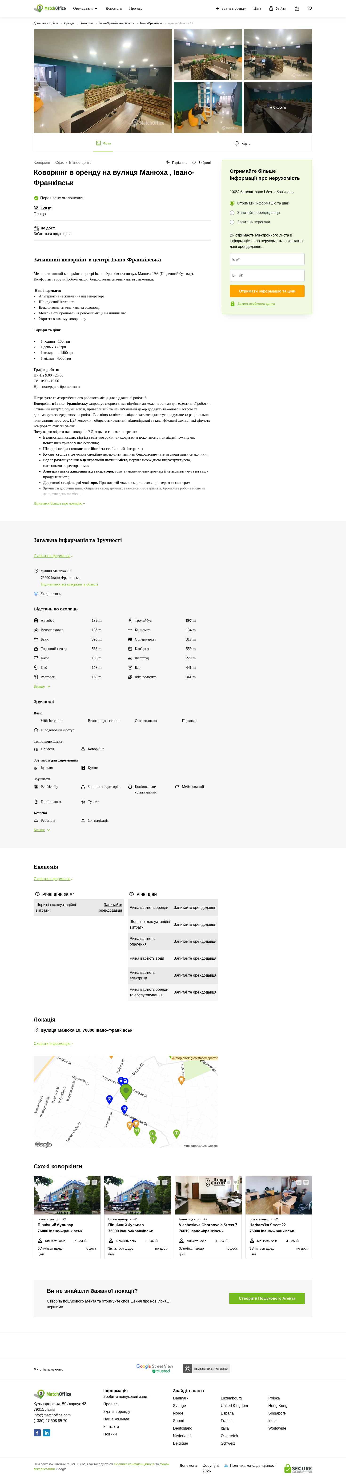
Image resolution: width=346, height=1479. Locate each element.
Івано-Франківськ (151, 23)
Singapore (277, 1413)
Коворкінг (86, 23)
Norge (178, 1413)
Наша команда (116, 1419)
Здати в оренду (234, 8)
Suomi (178, 1421)
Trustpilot (229, 324)
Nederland (182, 1436)
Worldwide (277, 1428)
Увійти (281, 8)
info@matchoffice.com (52, 1415)
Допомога (114, 8)
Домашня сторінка (46, 23)
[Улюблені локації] (309, 8)
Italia (225, 1428)
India (272, 1421)
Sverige (179, 1406)
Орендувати (83, 8)
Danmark (180, 1398)
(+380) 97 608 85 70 (50, 1421)
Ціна (257, 8)
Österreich (229, 1436)
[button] (86, 1182)
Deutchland (182, 1428)
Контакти (111, 1427)
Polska (274, 1398)
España (227, 1413)
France (227, 1421)
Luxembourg (231, 1398)
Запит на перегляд (253, 222)
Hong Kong (277, 1406)
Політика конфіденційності (134, 1464)
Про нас (135, 8)
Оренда (69, 23)
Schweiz (228, 1443)
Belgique (180, 1443)
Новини (110, 1434)
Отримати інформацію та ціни (263, 203)
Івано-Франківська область (116, 23)
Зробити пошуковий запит (126, 1397)
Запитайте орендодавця (258, 213)
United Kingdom (234, 1406)
